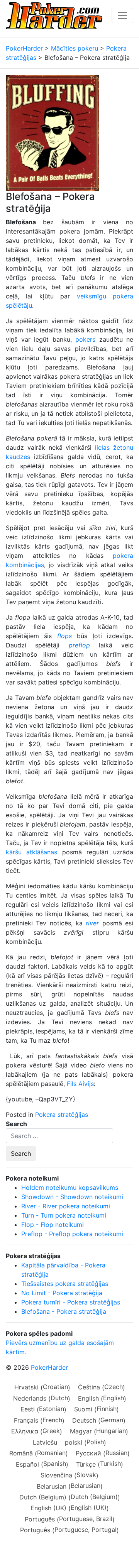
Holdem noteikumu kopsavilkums (69, 1187)
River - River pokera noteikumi (65, 1206)
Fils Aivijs (80, 1084)
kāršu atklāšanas (31, 852)
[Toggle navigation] (122, 15)
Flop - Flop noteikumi (52, 1224)
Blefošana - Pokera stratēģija (63, 1311)
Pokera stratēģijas (61, 1114)
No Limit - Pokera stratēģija (61, 1293)
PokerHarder (49, 1367)
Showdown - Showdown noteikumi (72, 1197)
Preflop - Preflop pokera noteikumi (72, 1234)
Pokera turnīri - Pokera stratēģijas (70, 1302)
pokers (85, 339)
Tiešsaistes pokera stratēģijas (64, 1283)
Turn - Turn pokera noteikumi (63, 1215)
